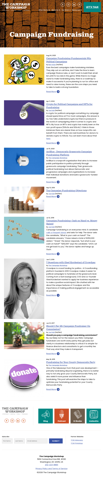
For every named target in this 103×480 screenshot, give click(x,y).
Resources (76, 10)
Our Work (65, 10)
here (48, 138)
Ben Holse (52, 65)
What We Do (43, 10)
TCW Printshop (77, 443)
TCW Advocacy (77, 440)
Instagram (68, 4)
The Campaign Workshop (57, 158)
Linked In (74, 4)
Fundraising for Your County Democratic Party (70, 362)
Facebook (63, 4)
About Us (54, 10)
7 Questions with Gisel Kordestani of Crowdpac (70, 262)
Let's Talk (92, 7)
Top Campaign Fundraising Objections (66, 190)
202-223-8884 (51, 464)
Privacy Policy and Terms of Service (51, 468)
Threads (79, 4)
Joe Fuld (51, 110)
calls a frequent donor (56, 232)
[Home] (16, 7)
